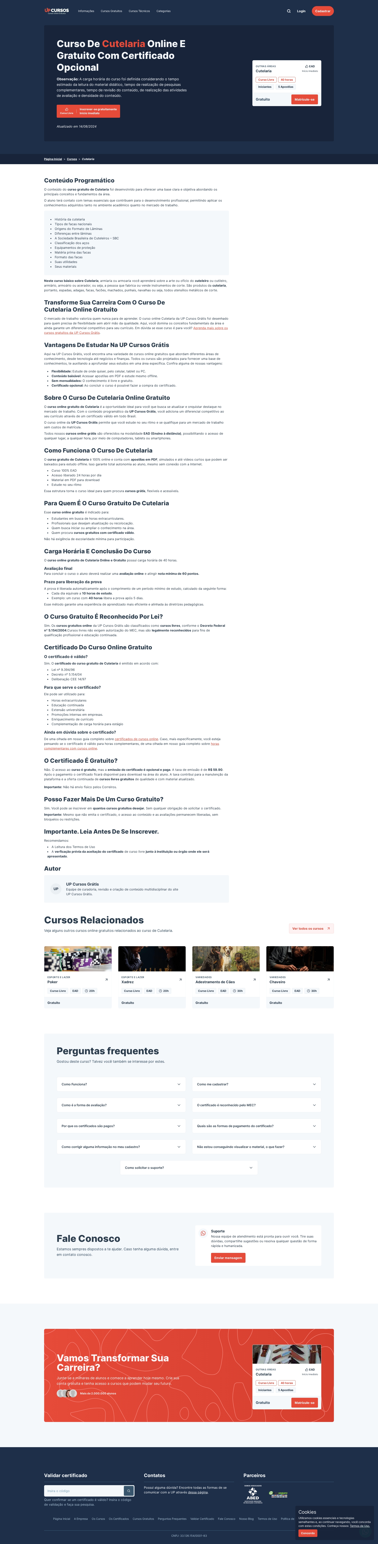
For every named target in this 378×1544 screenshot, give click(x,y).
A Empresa (81, 1518)
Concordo (308, 1533)
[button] (129, 1491)
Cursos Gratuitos (111, 11)
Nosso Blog (246, 1518)
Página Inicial (53, 159)
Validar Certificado (202, 1518)
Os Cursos (98, 1518)
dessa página (198, 1492)
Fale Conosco (226, 1518)
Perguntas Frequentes (172, 1518)
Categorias (163, 11)
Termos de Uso (83, 847)
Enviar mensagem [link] (228, 1258)
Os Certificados (119, 1518)
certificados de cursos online (136, 739)
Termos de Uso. (360, 1525)
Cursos (72, 159)
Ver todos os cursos (307, 928)
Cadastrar (323, 11)
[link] (56, 11)
